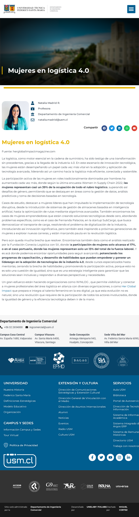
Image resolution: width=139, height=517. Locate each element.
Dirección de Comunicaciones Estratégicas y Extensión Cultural (79, 391)
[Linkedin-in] (128, 457)
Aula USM (119, 389)
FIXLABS (102, 507)
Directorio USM (123, 440)
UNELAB (91, 507)
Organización (12, 412)
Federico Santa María (17, 395)
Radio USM (65, 429)
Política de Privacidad (24, 445)
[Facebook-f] (92, 457)
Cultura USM (66, 434)
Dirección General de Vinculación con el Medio (82, 400)
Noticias (63, 417)
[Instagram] (119, 457)
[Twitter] (101, 457)
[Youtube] (110, 457)
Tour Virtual (11, 435)
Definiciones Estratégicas (20, 401)
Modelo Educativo (15, 406)
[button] (131, 9)
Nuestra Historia (14, 389)
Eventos (63, 423)
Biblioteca (119, 395)
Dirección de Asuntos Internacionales (82, 406)
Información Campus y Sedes (22, 429)
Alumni (63, 412)
